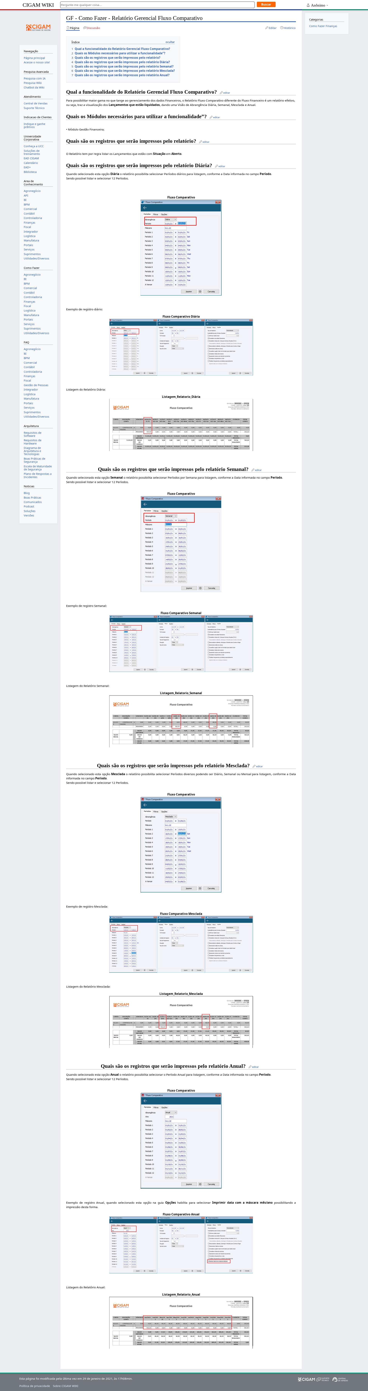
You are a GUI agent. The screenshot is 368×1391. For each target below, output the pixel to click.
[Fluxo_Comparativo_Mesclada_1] (181, 844)
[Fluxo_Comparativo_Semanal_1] (181, 543)
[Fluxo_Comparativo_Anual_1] (181, 1140)
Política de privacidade (34, 1386)
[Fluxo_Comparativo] (181, 247)
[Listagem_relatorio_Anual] (181, 1322)
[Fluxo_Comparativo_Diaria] (181, 347)
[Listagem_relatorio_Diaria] (181, 424)
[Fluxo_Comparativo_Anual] (181, 1244)
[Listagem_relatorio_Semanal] (181, 721)
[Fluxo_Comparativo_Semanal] (181, 643)
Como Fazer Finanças (323, 26)
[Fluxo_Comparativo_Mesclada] (181, 944)
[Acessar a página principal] (38, 27)
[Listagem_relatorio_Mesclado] (181, 1021)
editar (226, 92)
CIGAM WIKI (38, 5)
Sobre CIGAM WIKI (65, 1386)
